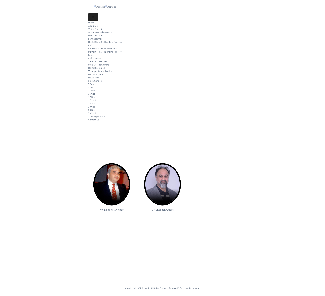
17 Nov (91, 97)
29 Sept (92, 113)
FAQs (91, 45)
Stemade (146, 288)
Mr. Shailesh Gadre (162, 209)
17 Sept (92, 100)
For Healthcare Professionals (102, 48)
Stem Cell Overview (98, 61)
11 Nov (91, 90)
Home (91, 22)
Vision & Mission (96, 29)
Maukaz (196, 288)
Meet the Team (95, 35)
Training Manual (96, 116)
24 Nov (91, 110)
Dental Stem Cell (96, 68)
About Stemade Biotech (100, 32)
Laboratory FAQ (96, 74)
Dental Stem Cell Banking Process (105, 42)
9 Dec (91, 87)
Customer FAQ (174, 252)
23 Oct (91, 106)
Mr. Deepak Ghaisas (112, 209)
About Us (93, 25)
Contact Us (93, 119)
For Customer (95, 38)
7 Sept (91, 84)
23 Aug (91, 103)
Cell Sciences (94, 58)
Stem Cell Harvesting (98, 64)
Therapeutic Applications (100, 71)
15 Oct (91, 93)
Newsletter (93, 77)
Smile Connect (95, 80)
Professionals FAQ (176, 267)
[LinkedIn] (111, 216)
